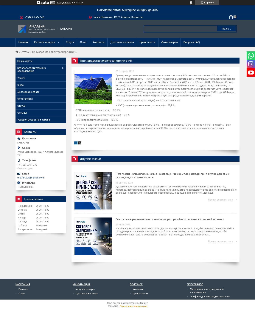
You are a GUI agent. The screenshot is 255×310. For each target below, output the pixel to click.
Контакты (99, 42)
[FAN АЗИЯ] (37, 29)
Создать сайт (64, 2)
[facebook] (75, 143)
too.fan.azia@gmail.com (30, 177)
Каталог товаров (44, 42)
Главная (23, 42)
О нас (83, 42)
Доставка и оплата (122, 42)
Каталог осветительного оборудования (31, 69)
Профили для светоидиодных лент (210, 296)
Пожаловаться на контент (133, 306)
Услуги (70, 42)
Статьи (25, 51)
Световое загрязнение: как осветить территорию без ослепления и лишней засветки (170, 219)
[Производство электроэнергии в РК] (93, 89)
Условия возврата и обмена (33, 119)
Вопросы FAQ (192, 42)
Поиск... (226, 28)
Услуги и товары (85, 289)
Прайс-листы (148, 42)
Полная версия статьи (220, 199)
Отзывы (22, 112)
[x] (79, 143)
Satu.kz (144, 303)
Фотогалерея (169, 42)
